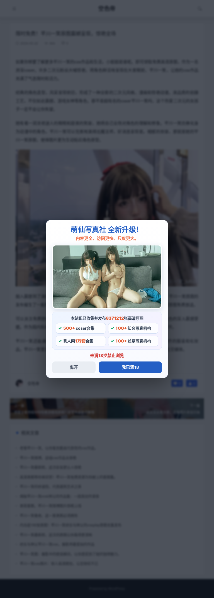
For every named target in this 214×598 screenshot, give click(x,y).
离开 (74, 367)
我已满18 (130, 367)
